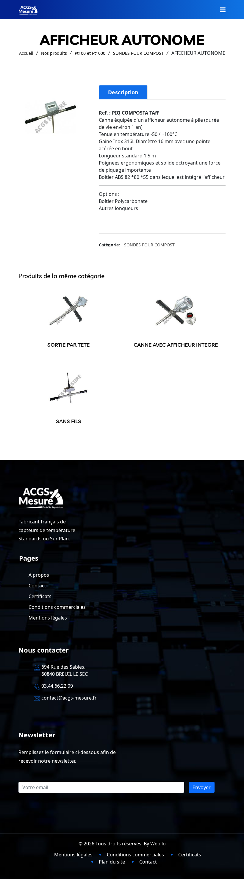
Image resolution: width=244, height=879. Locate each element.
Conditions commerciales (57, 607)
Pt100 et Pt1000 (90, 53)
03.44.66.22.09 (57, 686)
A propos (39, 575)
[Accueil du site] (27, 9)
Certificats (40, 596)
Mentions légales (48, 617)
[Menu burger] (223, 9)
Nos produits (54, 53)
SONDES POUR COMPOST (138, 53)
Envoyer (202, 787)
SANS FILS (68, 421)
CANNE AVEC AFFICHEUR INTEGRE (176, 344)
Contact (37, 585)
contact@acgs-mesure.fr (69, 698)
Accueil (26, 53)
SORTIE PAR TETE (68, 344)
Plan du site (112, 861)
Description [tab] (123, 92)
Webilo (158, 843)
